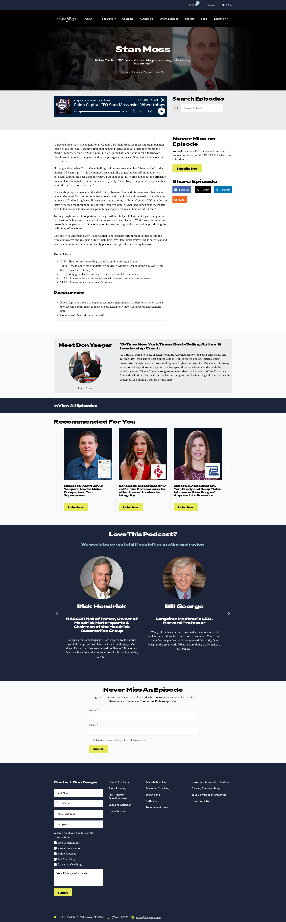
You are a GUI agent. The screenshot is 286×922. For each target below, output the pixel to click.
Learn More (85, 388)
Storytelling (153, 794)
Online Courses (66, 853)
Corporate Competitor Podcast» (136, 72)
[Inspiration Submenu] (229, 18)
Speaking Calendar (120, 804)
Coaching (127, 18)
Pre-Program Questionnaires (118, 796)
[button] (57, 472)
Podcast (189, 18)
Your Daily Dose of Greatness (209, 794)
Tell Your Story (66, 859)
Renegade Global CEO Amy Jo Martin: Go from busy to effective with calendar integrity (142, 490)
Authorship (146, 18)
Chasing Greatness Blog (206, 788)
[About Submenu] (95, 18)
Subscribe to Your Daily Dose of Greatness (119, 740)
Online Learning (169, 18)
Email (93, 724)
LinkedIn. (100, 315)
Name (93, 710)
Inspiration (220, 18)
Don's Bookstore (201, 801)
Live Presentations (68, 842)
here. (63, 310)
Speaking (107, 18)
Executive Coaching (69, 864)
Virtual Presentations (69, 848)
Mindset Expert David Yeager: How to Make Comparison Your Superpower (83, 490)
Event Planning (117, 788)
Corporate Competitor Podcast (211, 782)
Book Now (227, 5)
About (88, 18)
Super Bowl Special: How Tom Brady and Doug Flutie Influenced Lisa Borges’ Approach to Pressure (197, 490)
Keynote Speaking (156, 782)
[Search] (177, 108)
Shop (204, 18)
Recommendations (157, 807)
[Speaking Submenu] (116, 18)
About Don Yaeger (120, 782)
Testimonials (211, 5)
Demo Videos (117, 811)
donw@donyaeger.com (148, 917)
